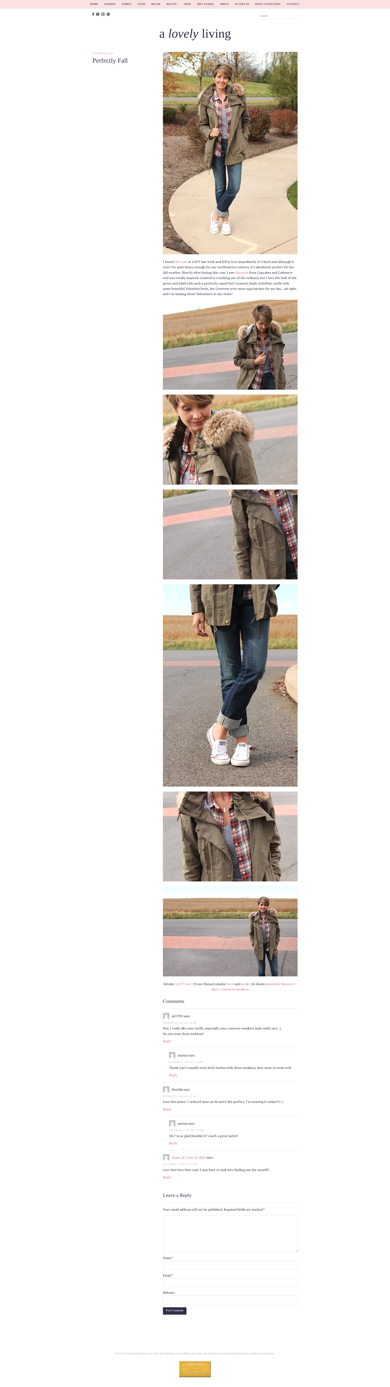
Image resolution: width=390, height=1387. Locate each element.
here (230, 984)
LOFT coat (183, 984)
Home (94, 4)
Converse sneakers (235, 989)
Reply (167, 1041)
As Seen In (242, 4)
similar (272, 984)
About (224, 4)
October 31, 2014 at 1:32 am (186, 1062)
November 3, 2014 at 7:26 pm (186, 1130)
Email (168, 1275)
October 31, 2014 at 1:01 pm (180, 1096)
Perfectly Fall (110, 60)
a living (195, 33)
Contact (293, 4)
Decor (155, 4)
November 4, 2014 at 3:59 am (180, 1164)
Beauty (172, 4)
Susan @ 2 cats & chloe (188, 1157)
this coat (180, 262)
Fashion (110, 4)
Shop (187, 4)
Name (168, 1258)
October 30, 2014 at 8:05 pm (180, 1023)
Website (168, 1292)
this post (241, 272)
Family (127, 4)
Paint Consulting (268, 4)
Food (141, 4)
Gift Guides (205, 4)
